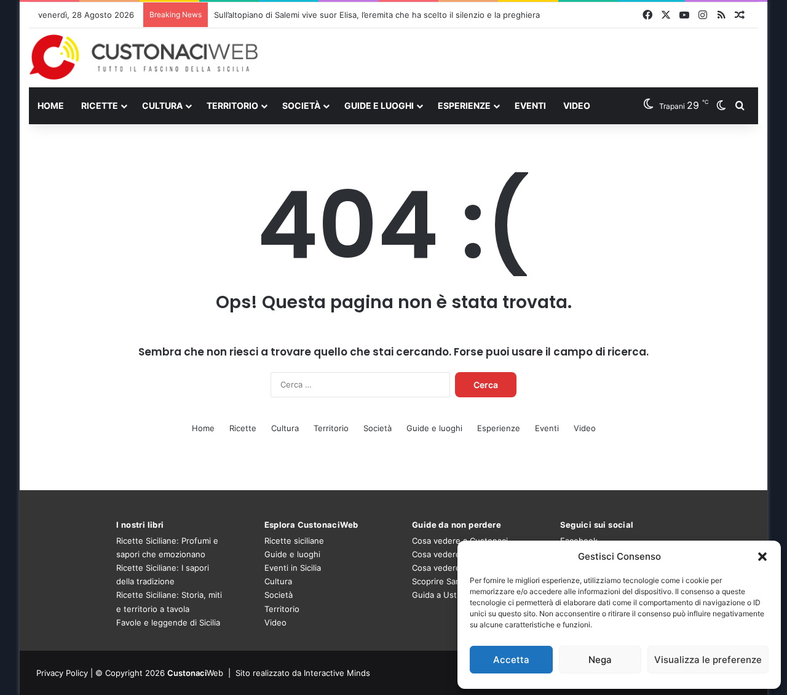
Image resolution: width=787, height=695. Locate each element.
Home (51, 105)
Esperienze (464, 105)
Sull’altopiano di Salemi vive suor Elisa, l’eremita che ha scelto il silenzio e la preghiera (377, 15)
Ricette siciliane (294, 541)
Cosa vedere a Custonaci (460, 541)
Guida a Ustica (439, 595)
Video (576, 105)
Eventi (530, 105)
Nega (600, 659)
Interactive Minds (337, 673)
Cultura (162, 105)
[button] (762, 556)
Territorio (232, 105)
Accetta (511, 659)
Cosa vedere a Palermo (456, 554)
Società (301, 105)
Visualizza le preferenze (708, 659)
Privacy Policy (62, 673)
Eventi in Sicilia (292, 568)
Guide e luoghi (379, 105)
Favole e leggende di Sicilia (168, 622)
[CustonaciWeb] (144, 57)
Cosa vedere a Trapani (454, 568)
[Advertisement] (518, 57)
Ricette (99, 105)
